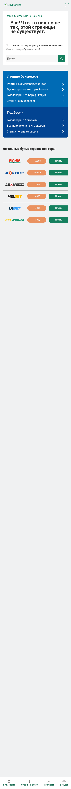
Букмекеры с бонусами (22, 120)
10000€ (37, 172)
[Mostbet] (14, 172)
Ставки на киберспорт (21, 101)
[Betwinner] (14, 220)
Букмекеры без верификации (26, 95)
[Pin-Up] (14, 161)
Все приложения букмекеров (26, 125)
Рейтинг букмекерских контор (26, 84)
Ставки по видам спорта (22, 131)
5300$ (38, 161)
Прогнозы (49, 785)
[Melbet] (14, 196)
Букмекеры (9, 785)
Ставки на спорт (29, 785)
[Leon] (14, 184)
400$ (37, 196)
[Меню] (67, 5)
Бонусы (64, 785)
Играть (58, 161)
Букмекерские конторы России (27, 89)
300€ (37, 184)
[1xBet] (14, 208)
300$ (37, 220)
